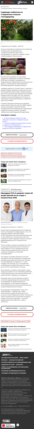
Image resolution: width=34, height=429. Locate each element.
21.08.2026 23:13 (5, 189)
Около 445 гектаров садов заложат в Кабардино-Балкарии (17, 164)
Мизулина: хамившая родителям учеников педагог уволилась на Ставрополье (19, 340)
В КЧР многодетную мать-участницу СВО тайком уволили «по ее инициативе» (18, 334)
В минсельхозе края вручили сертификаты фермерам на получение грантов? (19, 170)
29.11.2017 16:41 (5, 6)
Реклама (4, 360)
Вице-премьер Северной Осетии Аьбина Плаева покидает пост (18, 345)
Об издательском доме (9, 357)
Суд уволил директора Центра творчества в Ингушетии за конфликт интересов (19, 329)
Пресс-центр (23, 357)
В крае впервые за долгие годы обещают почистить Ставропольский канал (15, 119)
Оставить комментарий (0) (17, 141)
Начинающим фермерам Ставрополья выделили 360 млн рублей (16, 127)
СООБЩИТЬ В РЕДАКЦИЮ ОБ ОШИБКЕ (13, 373)
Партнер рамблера (15, 421)
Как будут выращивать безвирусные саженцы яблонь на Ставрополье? (19, 180)
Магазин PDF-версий (16, 360)
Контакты (19, 364)
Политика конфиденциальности (13, 371)
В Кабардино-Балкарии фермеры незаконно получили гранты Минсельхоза (19, 175)
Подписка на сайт (8, 364)
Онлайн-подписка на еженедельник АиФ (16, 362)
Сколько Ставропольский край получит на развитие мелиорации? (16, 124)
